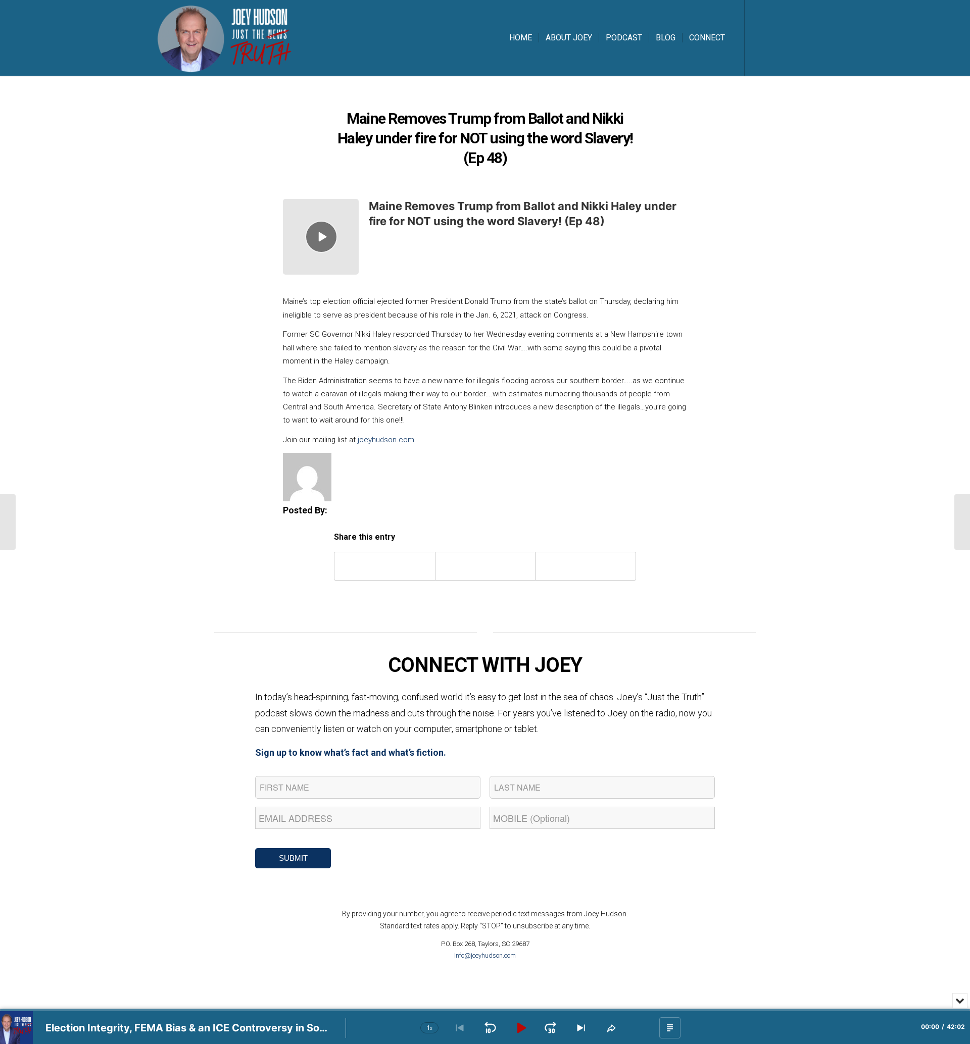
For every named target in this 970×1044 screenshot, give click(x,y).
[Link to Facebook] (760, 37)
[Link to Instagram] (790, 37)
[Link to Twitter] (775, 37)
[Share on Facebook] (384, 566)
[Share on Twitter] (485, 566)
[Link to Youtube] (805, 37)
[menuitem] (521, 38)
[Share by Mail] (586, 566)
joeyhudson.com (386, 439)
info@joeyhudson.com (485, 955)
